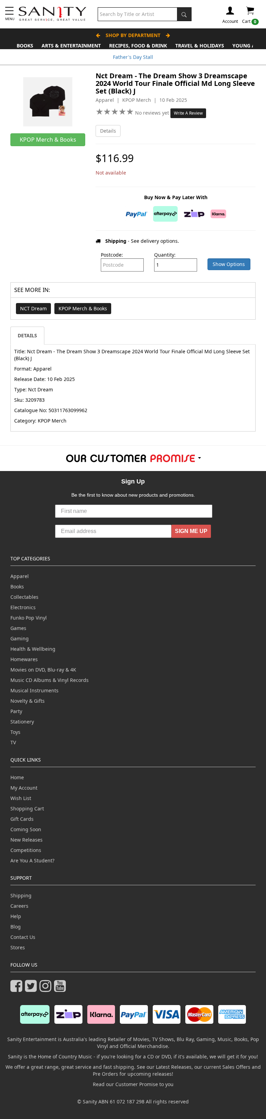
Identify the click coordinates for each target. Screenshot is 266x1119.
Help (15, 916)
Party (16, 711)
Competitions (25, 850)
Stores (17, 947)
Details (108, 130)
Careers (19, 906)
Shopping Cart (27, 808)
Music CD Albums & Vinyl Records (49, 680)
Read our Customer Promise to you (133, 1084)
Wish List (20, 798)
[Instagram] (46, 989)
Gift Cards (22, 819)
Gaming (19, 638)
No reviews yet (152, 112)
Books (25, 45)
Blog (15, 926)
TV (13, 742)
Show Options (229, 264)
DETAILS (27, 335)
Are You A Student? (32, 860)
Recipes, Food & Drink (138, 45)
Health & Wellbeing (32, 649)
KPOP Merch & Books (83, 308)
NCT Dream (33, 308)
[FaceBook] (17, 989)
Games (18, 628)
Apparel (19, 576)
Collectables (24, 597)
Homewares (24, 659)
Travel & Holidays (199, 45)
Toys (15, 732)
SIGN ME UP (191, 531)
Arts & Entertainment (71, 45)
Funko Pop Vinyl (28, 617)
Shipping (21, 895)
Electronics (23, 607)
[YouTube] (61, 989)
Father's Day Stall (133, 57)
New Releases (26, 839)
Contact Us (22, 937)
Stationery (22, 721)
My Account (23, 787)
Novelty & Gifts (27, 701)
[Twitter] (32, 989)
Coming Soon (25, 829)
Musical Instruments (34, 690)
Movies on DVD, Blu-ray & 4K (43, 669)
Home (17, 777)
